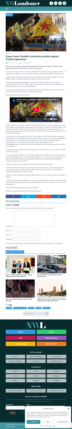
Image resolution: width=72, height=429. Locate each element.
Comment (10, 226)
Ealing (15, 376)
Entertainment (51, 338)
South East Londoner (36, 391)
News (9, 15)
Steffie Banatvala (27, 63)
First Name (9, 404)
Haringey (56, 376)
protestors (46, 308)
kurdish (9, 308)
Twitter (60, 3)
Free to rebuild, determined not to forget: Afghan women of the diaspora (19, 275)
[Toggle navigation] (6, 9)
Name (8, 231)
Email (8, 235)
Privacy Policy (51, 426)
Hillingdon (36, 380)
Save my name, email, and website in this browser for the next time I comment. (34, 243)
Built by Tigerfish (10, 426)
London (31, 308)
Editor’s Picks (51, 344)
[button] (68, 408)
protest (38, 308)
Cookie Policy (44, 426)
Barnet (15, 371)
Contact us (36, 361)
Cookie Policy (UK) (56, 361)
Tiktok (64, 3)
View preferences (62, 422)
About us (15, 357)
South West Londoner (56, 391)
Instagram (56, 3)
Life (20, 338)
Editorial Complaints (36, 357)
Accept (33, 422)
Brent (36, 371)
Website (9, 239)
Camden (56, 371)
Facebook (51, 3)
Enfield (36, 376)
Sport (51, 332)
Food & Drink (20, 344)
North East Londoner (15, 391)
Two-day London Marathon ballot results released (19, 300)
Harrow (15, 380)
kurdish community (20, 308)
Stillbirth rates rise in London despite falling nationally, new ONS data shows (51, 300)
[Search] (47, 313)
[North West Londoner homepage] (23, 3)
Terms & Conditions (15, 361)
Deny (48, 422)
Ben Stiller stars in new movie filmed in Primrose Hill (49, 275)
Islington (56, 380)
